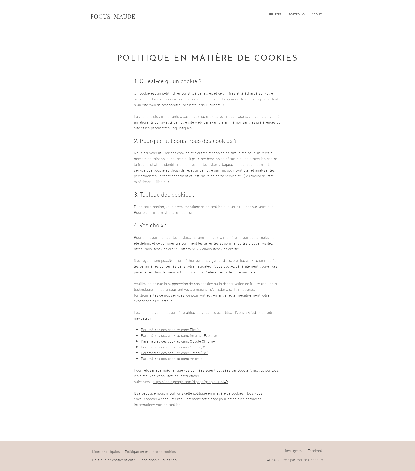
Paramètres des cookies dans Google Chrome (178, 340)
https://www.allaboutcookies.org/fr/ (210, 248)
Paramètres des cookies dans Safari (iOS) (174, 352)
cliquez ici (184, 212)
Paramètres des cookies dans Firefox (171, 329)
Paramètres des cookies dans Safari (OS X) (176, 346)
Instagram (293, 450)
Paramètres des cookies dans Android (171, 358)
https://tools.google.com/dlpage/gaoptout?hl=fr (190, 381)
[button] (275, 14)
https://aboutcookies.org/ (154, 248)
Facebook (315, 450)
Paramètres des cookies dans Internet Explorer (179, 335)
